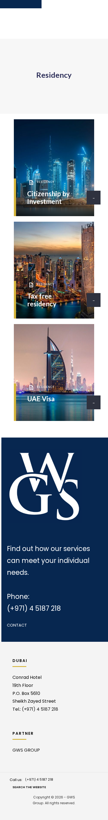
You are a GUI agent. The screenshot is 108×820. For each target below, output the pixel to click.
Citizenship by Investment (48, 197)
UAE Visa (41, 399)
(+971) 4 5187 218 (34, 608)
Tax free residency (41, 300)
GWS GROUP (26, 750)
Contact (17, 625)
